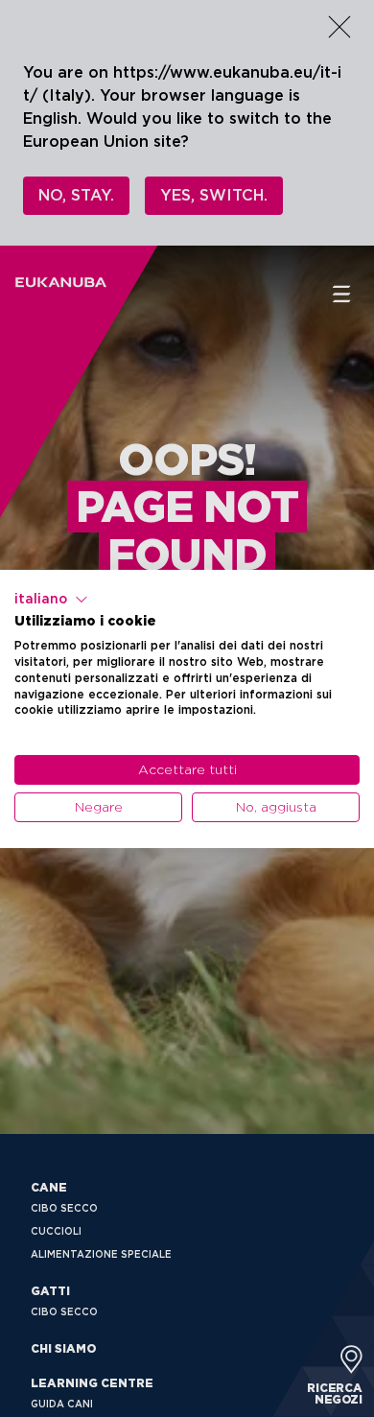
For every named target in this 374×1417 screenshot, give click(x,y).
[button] (51, 598)
